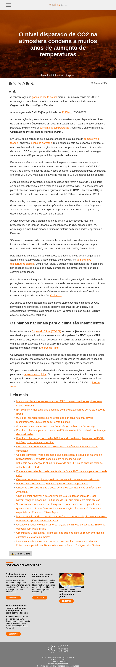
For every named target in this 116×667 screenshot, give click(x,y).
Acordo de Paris (49, 347)
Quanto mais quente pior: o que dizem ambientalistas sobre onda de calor (57, 479)
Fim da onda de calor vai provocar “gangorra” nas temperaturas (52, 483)
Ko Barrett (55, 295)
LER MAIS (13, 598)
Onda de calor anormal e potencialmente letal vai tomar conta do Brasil (56, 496)
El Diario (67, 112)
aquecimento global (35, 374)
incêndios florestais (41, 143)
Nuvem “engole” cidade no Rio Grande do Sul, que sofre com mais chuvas (58, 500)
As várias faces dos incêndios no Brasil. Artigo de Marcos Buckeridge (55, 426)
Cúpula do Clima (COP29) (46, 331)
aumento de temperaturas (54, 127)
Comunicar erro (20, 554)
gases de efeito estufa (44, 97)
